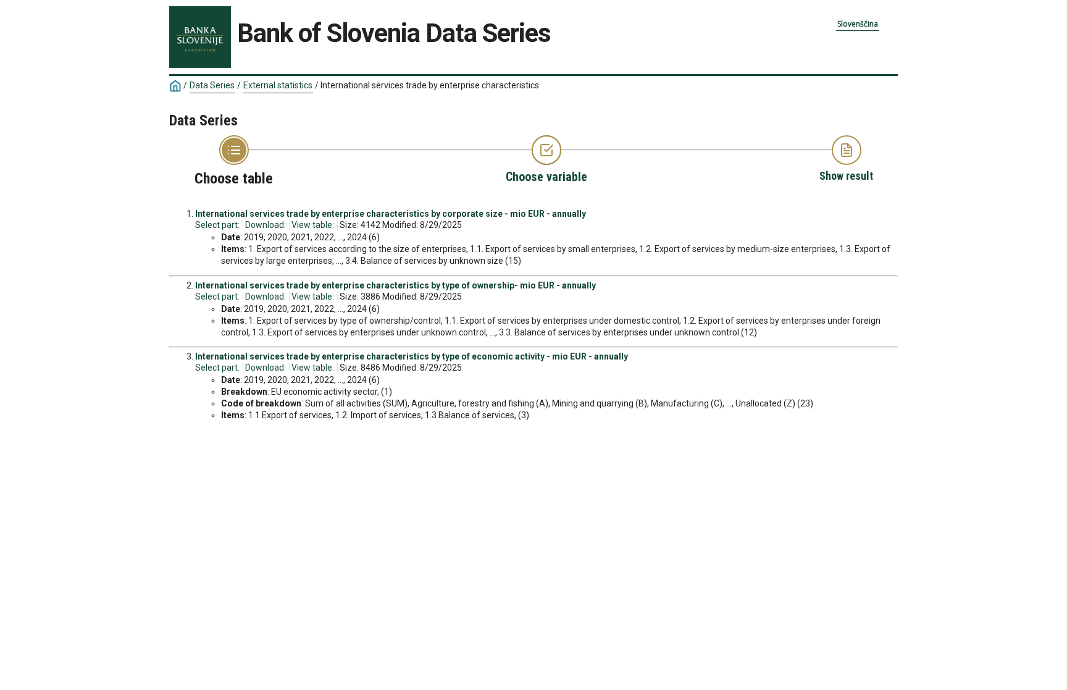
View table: (312, 225)
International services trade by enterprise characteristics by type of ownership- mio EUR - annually (395, 285)
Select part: (217, 225)
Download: (265, 225)
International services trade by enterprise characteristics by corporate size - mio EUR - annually (390, 214)
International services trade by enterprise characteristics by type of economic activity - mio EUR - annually (411, 356)
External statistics (277, 85)
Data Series (212, 85)
